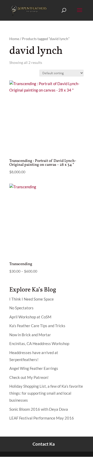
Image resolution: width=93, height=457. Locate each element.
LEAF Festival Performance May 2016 (41, 418)
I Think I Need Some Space (31, 299)
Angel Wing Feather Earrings (33, 368)
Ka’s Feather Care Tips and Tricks (37, 325)
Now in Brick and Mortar (30, 334)
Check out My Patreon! (29, 377)
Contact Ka (44, 444)
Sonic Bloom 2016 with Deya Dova (38, 409)
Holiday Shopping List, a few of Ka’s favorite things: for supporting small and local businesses (46, 393)
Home (14, 38)
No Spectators (21, 307)
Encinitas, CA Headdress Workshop (39, 343)
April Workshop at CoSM (30, 316)
